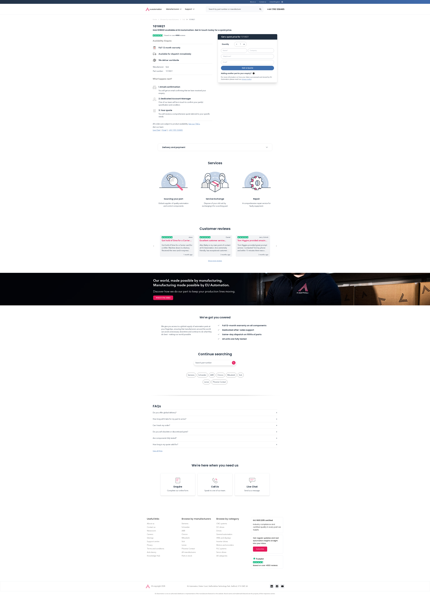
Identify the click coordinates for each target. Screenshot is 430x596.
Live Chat (156, 130)
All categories (221, 556)
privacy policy (246, 79)
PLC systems (221, 549)
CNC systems (221, 524)
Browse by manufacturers (169, 19)
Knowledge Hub (153, 556)
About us (253, 2)
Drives (218, 531)
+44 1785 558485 (176, 130)
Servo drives (221, 552)
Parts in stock (187, 556)
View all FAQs (157, 451)
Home (155, 19)
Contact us (262, 2)
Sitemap (150, 538)
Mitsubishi (231, 375)
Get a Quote (247, 68)
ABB (212, 375)
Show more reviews (215, 261)
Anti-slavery (151, 552)
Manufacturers (172, 9)
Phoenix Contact (219, 382)
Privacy (150, 545)
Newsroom (151, 531)
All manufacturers (189, 552)
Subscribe (260, 549)
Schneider (202, 375)
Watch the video (163, 297)
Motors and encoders (225, 545)
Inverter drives (222, 541)
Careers (150, 534)
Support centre (153, 541)
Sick (183, 19)
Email (164, 130)
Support (188, 9)
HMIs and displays (223, 538)
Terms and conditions (155, 549)
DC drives (220, 527)
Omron (220, 375)
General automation (224, 534)
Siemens (191, 375)
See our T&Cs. (194, 124)
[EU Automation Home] (154, 9)
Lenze (206, 382)
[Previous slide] (156, 246)
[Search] (261, 9)
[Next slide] (273, 246)
